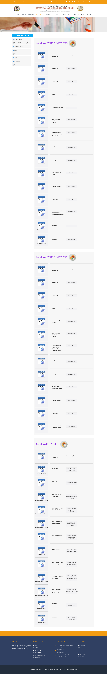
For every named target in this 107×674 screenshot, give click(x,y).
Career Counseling (82, 652)
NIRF (15, 57)
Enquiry (80, 647)
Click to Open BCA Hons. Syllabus (71, 604)
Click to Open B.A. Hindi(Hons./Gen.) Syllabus (71, 523)
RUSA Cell (17, 53)
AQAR (16, 64)
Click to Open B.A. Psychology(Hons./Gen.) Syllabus (72, 591)
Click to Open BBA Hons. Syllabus (71, 618)
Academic (38, 14)
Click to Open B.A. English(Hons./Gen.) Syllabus (72, 510)
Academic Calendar (18, 46)
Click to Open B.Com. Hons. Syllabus (71, 469)
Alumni (92, 1)
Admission (47, 14)
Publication (71, 14)
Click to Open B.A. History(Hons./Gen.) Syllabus (72, 564)
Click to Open (71, 68)
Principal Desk (81, 645)
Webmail (16, 1)
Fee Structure (81, 656)
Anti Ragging (38, 652)
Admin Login (83, 1)
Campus (30, 14)
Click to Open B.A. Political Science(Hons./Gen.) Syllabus (72, 578)
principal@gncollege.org (58, 1)
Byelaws (80, 649)
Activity (56, 14)
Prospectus (37, 657)
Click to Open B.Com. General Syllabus (71, 483)
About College (38, 650)
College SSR (17, 61)
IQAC (15, 50)
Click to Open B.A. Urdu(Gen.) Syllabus (72, 550)
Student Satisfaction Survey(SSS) (22, 42)
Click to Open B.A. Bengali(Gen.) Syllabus (71, 537)
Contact (88, 14)
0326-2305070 (71, 1)
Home (17, 14)
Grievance (37, 660)
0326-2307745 (60, 651)
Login (36, 645)
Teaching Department (40, 655)
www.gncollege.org (72, 669)
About (23, 14)
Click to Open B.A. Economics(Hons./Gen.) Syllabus (72, 496)
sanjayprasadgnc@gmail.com (64, 654)
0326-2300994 (60, 652)
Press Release (81, 654)
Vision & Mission (18, 39)
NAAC (63, 14)
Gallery (80, 14)
